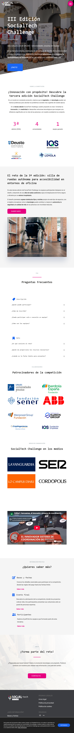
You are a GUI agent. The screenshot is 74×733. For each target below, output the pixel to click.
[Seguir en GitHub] (40, 715)
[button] (70, 3)
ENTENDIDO (63, 725)
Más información (22, 727)
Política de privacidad (46, 703)
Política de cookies (45, 706)
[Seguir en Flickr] (43, 715)
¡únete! (14, 67)
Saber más (16, 211)
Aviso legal (42, 699)
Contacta (36, 676)
